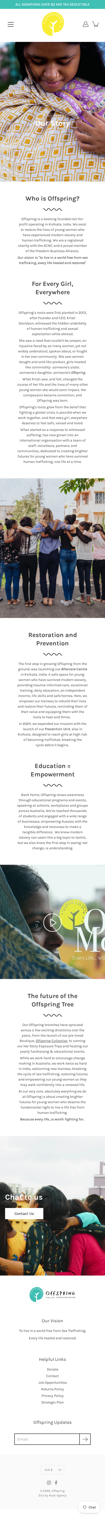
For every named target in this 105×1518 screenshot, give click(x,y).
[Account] (86, 24)
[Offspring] (52, 24)
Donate (52, 1369)
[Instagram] (49, 1483)
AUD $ (48, 1470)
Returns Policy (52, 1389)
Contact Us (24, 1213)
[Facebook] (56, 1483)
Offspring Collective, (52, 1041)
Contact (52, 1376)
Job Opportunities (52, 1382)
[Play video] (52, 922)
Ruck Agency (58, 1495)
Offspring (58, 1491)
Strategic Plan (52, 1402)
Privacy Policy (53, 1396)
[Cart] (96, 24)
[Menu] (10, 24)
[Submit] (85, 1439)
